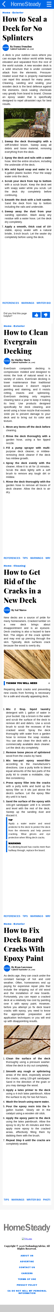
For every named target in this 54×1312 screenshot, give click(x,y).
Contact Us (27, 1267)
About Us (27, 1256)
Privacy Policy (27, 1285)
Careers (27, 1273)
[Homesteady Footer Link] (27, 1228)
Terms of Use (27, 1279)
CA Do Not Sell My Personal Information (27, 1292)
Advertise (27, 1261)
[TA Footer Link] (27, 1239)
